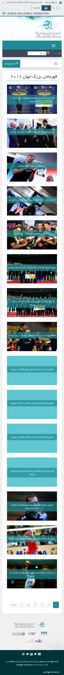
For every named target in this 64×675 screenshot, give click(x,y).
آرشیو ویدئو (10, 63)
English (36, 8)
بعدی (13, 605)
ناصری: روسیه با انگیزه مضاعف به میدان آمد (32, 2)
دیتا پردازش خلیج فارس (24, 664)
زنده (55, 53)
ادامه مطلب (32, 99)
